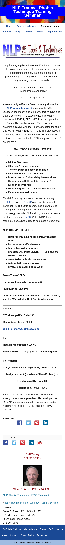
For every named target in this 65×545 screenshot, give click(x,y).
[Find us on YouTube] (39, 442)
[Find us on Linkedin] (31, 442)
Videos (28, 31)
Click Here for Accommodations (21, 329)
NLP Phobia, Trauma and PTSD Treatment (26, 495)
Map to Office (30, 529)
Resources (42, 535)
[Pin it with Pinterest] (36, 422)
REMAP (27, 202)
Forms (43, 529)
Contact (14, 535)
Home (9, 26)
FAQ (51, 529)
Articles (7, 31)
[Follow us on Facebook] (5, 442)
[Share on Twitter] (28, 422)
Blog (17, 31)
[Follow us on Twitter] (14, 442)
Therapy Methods (50, 26)
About (39, 31)
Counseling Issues (26, 26)
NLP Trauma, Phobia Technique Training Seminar (32, 12)
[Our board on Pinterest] (22, 442)
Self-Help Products (12, 529)
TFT (13, 202)
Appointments (54, 31)
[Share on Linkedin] (45, 422)
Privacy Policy (27, 535)
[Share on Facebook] (19, 422)
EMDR (27, 217)
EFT (8, 202)
